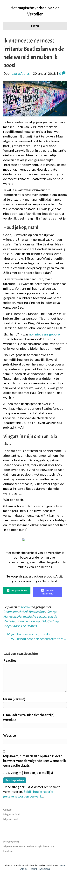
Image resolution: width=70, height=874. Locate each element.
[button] (35, 542)
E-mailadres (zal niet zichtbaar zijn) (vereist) (29, 717)
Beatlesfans (37, 612)
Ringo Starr (11, 626)
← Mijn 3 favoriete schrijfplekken (27, 634)
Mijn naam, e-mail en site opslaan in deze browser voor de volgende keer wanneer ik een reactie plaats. (34, 760)
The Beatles (28, 626)
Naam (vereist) (14, 699)
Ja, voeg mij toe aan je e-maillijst (29, 773)
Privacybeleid (11, 841)
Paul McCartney (47, 621)
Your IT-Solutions (40, 868)
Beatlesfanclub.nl (15, 612)
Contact (7, 809)
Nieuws (26, 607)
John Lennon (26, 621)
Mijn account (10, 819)
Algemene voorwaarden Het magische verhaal (28, 846)
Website (9, 735)
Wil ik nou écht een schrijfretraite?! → (39, 639)
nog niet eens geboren (45, 334)
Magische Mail (11, 814)
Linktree (8, 850)
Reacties (9, 660)
